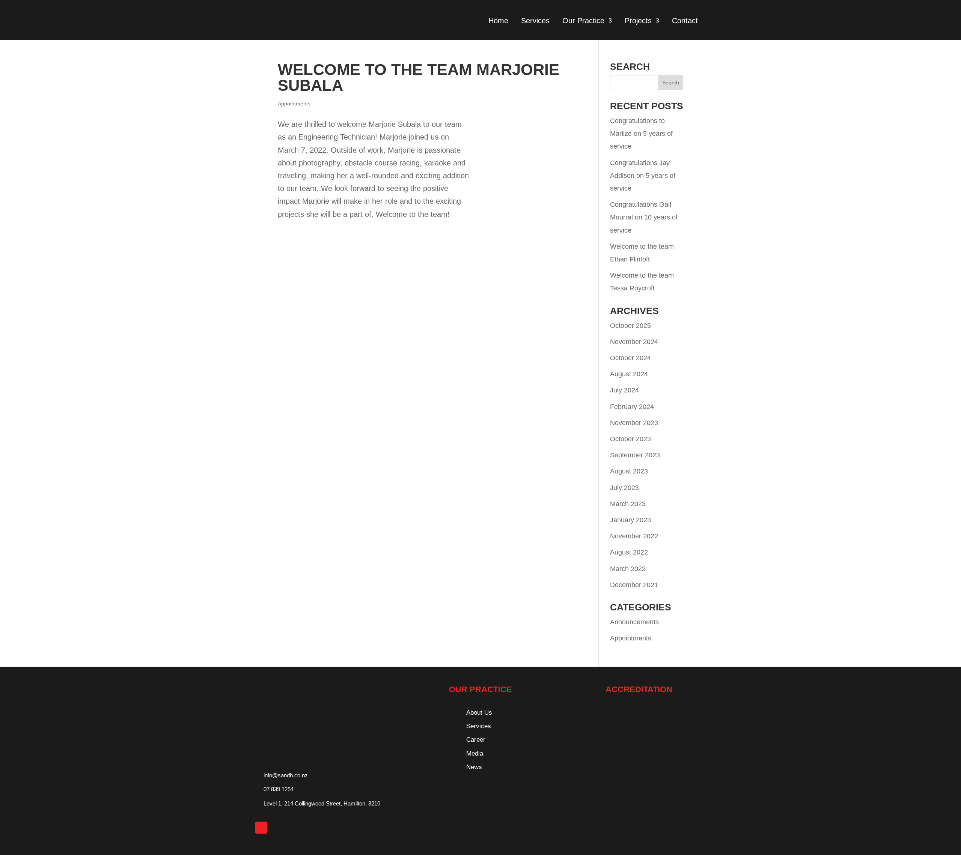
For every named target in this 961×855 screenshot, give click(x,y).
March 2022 (628, 569)
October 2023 (630, 439)
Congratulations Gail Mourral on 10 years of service (644, 217)
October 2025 (630, 325)
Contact (685, 21)
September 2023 (635, 455)
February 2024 (632, 406)
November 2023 (634, 423)
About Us (479, 712)
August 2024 (629, 374)
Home (498, 21)
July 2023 (624, 487)
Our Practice (583, 21)
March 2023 (628, 504)
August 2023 (629, 471)
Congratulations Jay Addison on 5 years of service (642, 175)
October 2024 (630, 358)
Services (535, 21)
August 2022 (629, 552)
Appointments (294, 104)
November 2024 (634, 342)
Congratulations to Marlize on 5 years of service (641, 133)
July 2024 (624, 390)
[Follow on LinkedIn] (261, 828)
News (474, 767)
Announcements (634, 622)
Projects (638, 21)
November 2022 (634, 536)
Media (474, 753)
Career (475, 739)
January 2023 (630, 520)
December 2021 (634, 585)
